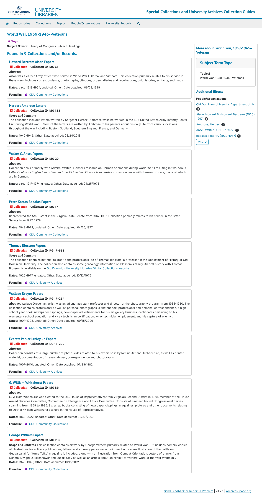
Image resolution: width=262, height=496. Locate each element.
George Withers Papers (26, 435)
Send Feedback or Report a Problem (188, 491)
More (201, 141)
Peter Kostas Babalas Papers (30, 201)
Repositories (21, 23)
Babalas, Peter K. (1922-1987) (217, 135)
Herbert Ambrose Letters (27, 105)
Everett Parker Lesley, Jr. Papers (32, 338)
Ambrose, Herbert (210, 124)
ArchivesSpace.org (238, 491)
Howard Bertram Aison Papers (31, 61)
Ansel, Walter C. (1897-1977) (217, 130)
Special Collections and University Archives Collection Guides (200, 11)
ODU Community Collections (48, 94)
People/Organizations (85, 23)
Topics (61, 23)
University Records (119, 23)
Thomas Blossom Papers (27, 245)
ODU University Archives (45, 282)
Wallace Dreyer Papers (26, 293)
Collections (43, 23)
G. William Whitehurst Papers (31, 382)
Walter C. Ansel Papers (26, 153)
